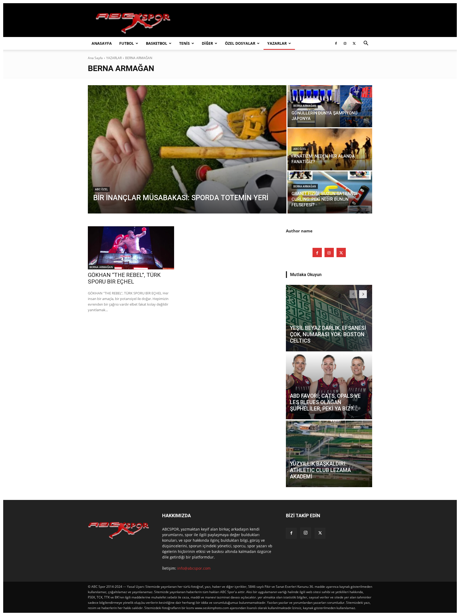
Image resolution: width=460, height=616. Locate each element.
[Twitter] (354, 43)
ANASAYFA (102, 43)
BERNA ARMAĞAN (304, 105)
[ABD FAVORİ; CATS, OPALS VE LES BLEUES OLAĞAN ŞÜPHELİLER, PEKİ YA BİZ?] (329, 386)
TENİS (184, 43)
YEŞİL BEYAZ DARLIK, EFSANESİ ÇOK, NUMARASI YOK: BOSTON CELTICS (328, 334)
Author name (299, 230)
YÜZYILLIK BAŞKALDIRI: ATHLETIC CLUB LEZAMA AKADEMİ (320, 470)
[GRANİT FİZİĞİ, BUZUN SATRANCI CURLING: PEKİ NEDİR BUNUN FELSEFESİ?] (330, 192)
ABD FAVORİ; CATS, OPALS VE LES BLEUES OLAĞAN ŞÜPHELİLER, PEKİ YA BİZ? (325, 402)
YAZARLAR (277, 43)
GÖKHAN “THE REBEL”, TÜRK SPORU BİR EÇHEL (124, 278)
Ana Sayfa (95, 58)
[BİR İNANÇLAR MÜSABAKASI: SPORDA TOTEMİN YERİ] (187, 149)
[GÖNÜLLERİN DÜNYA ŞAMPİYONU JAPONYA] (330, 106)
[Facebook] (336, 43)
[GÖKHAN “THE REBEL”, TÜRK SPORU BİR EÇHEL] (131, 247)
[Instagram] (345, 43)
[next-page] (363, 294)
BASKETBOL (156, 43)
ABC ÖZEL (101, 189)
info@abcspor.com (194, 568)
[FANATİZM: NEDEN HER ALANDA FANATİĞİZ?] (330, 149)
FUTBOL (126, 43)
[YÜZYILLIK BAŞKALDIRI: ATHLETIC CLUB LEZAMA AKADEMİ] (329, 454)
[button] (365, 43)
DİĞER (207, 43)
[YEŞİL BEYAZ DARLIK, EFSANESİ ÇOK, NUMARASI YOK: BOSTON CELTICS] (329, 318)
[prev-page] (353, 294)
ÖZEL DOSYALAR (240, 43)
